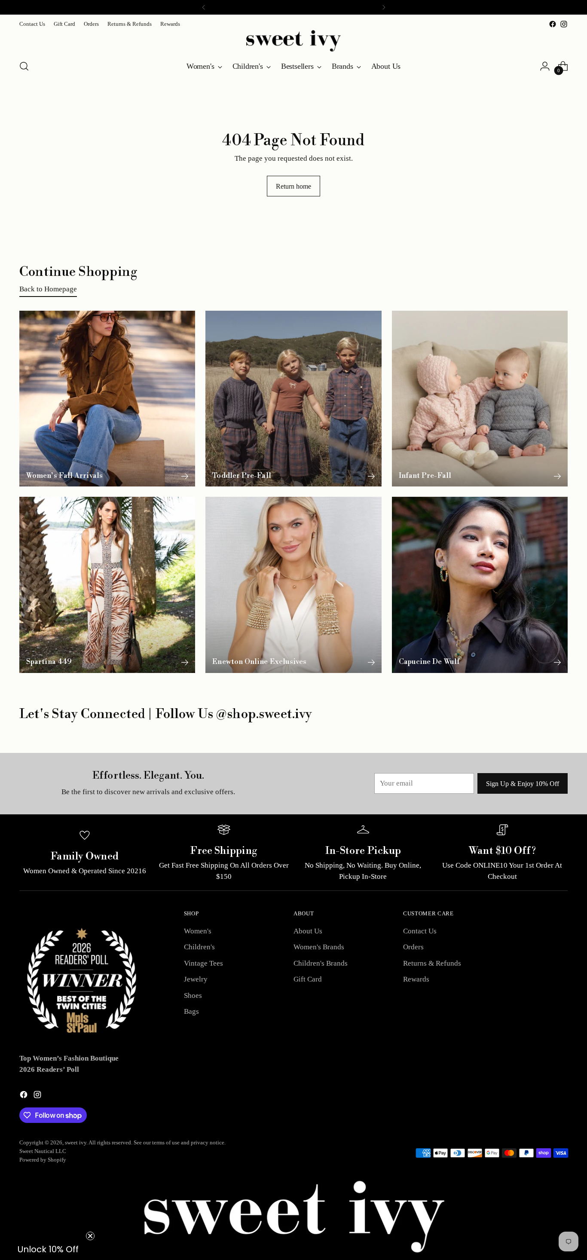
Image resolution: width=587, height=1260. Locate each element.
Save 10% (440, 682)
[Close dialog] (576, 10)
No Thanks (440, 712)
